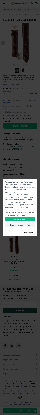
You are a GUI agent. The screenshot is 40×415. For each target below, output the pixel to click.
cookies (10, 187)
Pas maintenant (29, 232)
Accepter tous (20, 219)
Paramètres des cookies (20, 225)
